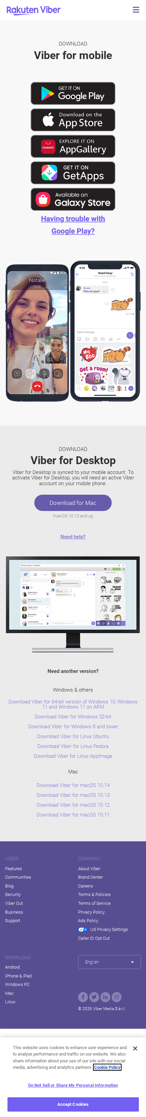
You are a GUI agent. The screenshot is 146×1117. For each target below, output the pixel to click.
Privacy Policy (91, 912)
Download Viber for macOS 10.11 (73, 815)
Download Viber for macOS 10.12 (73, 805)
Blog (9, 886)
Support (12, 920)
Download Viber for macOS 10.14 (73, 785)
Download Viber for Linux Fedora (73, 746)
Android (12, 967)
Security (13, 894)
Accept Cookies (73, 1104)
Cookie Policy (107, 1067)
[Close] (135, 1048)
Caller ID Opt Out (94, 938)
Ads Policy (88, 920)
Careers (85, 886)
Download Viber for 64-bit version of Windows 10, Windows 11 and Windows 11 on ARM (73, 704)
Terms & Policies (94, 894)
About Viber (89, 868)
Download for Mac (73, 502)
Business (14, 912)
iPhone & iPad (18, 975)
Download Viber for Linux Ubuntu (73, 736)
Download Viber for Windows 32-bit (73, 716)
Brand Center (90, 877)
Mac (9, 993)
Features (13, 868)
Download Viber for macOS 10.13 (73, 795)
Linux (10, 1001)
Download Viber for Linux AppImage (73, 756)
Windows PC (17, 984)
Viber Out (14, 903)
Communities (18, 877)
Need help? (73, 537)
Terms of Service (94, 903)
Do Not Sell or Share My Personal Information (73, 1085)
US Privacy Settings (109, 929)
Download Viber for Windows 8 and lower (73, 726)
